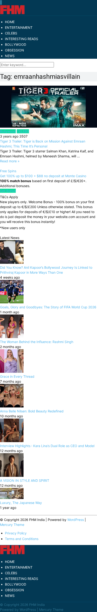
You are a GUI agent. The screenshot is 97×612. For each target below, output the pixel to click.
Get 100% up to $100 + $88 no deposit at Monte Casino (43, 176)
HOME (10, 22)
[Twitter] (0, 2)
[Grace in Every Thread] (12, 371)
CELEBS (11, 33)
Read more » (10, 161)
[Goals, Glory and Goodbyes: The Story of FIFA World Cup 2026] (12, 302)
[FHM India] (12, 13)
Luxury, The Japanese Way (21, 503)
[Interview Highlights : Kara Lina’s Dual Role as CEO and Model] (12, 441)
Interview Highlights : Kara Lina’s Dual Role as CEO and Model (47, 446)
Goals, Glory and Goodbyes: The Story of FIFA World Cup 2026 (48, 307)
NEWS (10, 56)
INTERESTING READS (21, 39)
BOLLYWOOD (15, 44)
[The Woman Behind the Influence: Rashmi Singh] (12, 337)
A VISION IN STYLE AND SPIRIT (24, 480)
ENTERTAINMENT (18, 27)
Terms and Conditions (21, 539)
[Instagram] (1, 2)
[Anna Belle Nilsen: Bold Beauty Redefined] (12, 406)
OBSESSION (14, 50)
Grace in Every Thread (17, 376)
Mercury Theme (12, 525)
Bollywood (8, 131)
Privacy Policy (16, 533)
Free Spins (8, 171)
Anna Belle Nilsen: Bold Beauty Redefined (32, 411)
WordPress (75, 520)
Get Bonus (8, 191)
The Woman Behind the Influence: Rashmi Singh (36, 342)
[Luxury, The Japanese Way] (12, 498)
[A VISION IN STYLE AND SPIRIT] (12, 476)
